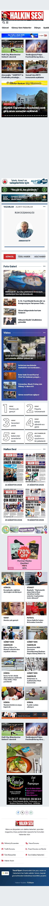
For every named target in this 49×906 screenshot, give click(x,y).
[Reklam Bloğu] (24, 36)
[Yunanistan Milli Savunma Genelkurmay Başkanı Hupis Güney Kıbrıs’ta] (36, 633)
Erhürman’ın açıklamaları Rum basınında (34, 681)
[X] (22, 813)
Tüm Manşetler (10, 855)
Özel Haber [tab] (24, 257)
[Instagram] (27, 813)
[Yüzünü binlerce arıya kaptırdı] (13, 693)
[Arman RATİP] (24, 229)
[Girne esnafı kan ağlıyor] (10, 395)
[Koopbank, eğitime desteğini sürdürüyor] (13, 578)
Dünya (37, 28)
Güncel (5, 28)
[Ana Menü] (7, 23)
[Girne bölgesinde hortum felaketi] (10, 312)
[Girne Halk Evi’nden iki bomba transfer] (36, 608)
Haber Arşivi (9, 861)
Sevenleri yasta (15, 424)
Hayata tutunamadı (39, 410)
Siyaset (30, 587)
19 (44, 115)
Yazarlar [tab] (9, 207)
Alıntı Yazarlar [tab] (24, 207)
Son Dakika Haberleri (36, 855)
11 (26, 115)
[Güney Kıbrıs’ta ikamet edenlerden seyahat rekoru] (13, 633)
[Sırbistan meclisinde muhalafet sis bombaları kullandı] (10, 367)
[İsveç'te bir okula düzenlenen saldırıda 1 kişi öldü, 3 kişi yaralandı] (13, 664)
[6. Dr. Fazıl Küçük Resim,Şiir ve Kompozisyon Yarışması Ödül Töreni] (10, 302)
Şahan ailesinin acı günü (39, 424)
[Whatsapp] (31, 813)
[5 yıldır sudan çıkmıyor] (36, 693)
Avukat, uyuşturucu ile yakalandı (39, 438)
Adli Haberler (39, 433)
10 (23, 115)
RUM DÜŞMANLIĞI (24, 213)
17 (39, 115)
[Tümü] (44, 449)
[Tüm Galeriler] (44, 266)
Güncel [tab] (10, 257)
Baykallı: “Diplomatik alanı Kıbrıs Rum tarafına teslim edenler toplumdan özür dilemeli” (36, 594)
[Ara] (3, 23)
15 (35, 115)
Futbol (30, 618)
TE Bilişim (30, 883)
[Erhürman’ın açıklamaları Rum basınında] (36, 664)
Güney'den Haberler (21, 28)
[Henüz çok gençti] (13, 608)
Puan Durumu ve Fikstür (37, 849)
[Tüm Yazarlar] (44, 207)
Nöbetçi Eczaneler (12, 843)
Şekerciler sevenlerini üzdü (16, 438)
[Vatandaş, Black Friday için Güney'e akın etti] (10, 385)
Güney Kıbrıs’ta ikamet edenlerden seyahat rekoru (12, 649)
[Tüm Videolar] (44, 333)
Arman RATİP (24, 241)
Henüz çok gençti (14, 410)
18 (41, 115)
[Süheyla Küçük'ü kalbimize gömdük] (10, 321)
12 (28, 115)
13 (30, 115)
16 (37, 115)
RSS (6, 873)
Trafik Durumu (9, 849)
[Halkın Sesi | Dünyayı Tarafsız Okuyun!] (22, 15)
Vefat (11, 406)
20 (46, 115)
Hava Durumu (34, 843)
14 (32, 115)
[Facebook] (18, 813)
